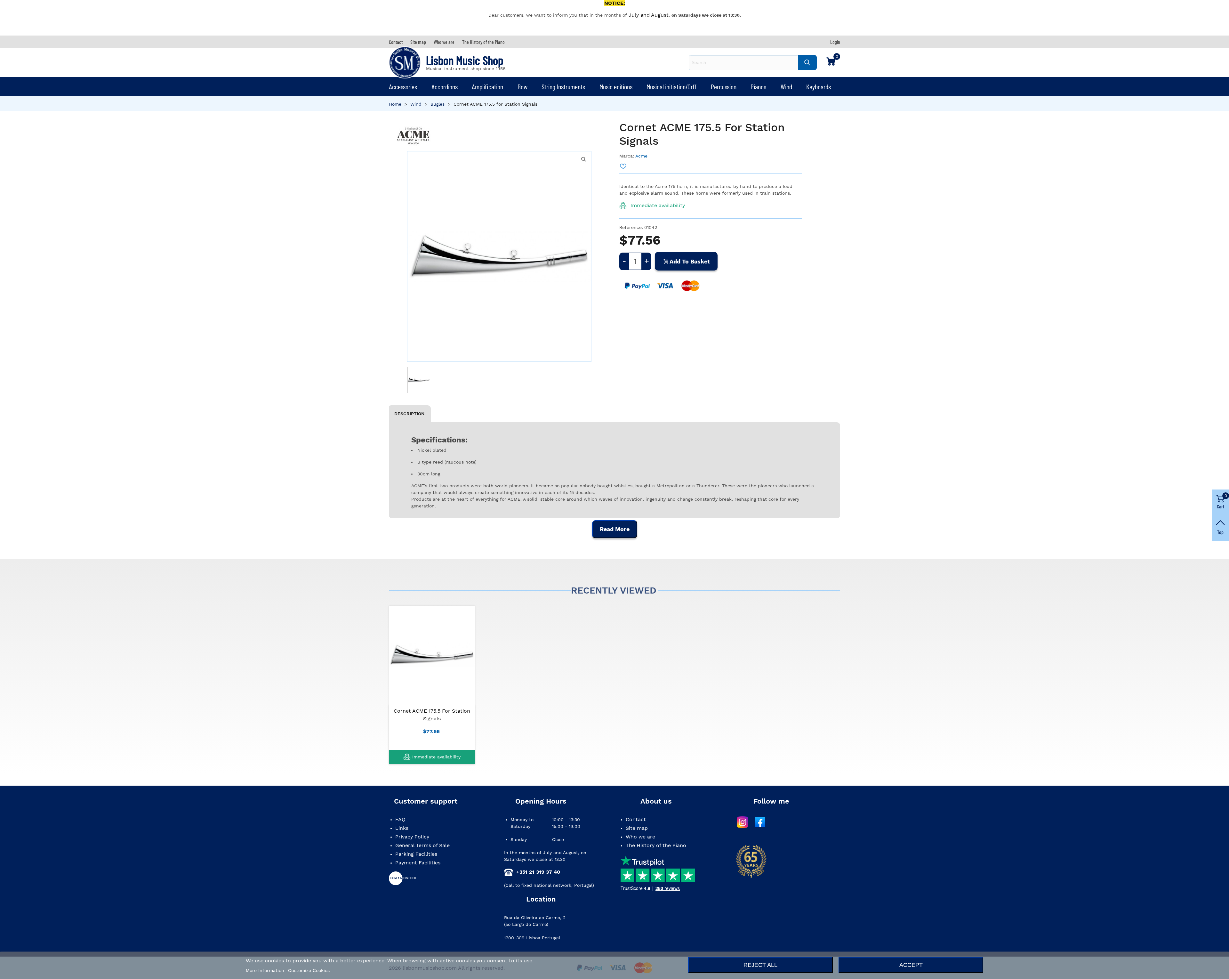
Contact (636, 819)
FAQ (400, 819)
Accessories (403, 86)
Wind (786, 86)
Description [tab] (409, 413)
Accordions (444, 86)
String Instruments (563, 86)
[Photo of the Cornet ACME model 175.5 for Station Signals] (583, 159)
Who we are (640, 837)
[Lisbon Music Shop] (405, 62)
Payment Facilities (417, 863)
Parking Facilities (416, 854)
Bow (522, 86)
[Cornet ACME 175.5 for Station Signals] (432, 655)
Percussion (723, 86)
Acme (641, 155)
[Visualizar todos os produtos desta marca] (413, 136)
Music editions (615, 86)
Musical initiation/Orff (671, 86)
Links (401, 828)
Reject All (760, 964)
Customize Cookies (309, 970)
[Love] (623, 166)
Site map (637, 828)
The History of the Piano (656, 845)
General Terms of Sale (422, 845)
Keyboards (818, 86)
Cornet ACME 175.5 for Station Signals (432, 715)
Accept (911, 964)
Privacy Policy (412, 837)
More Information (266, 970)
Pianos (758, 86)
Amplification (487, 86)
